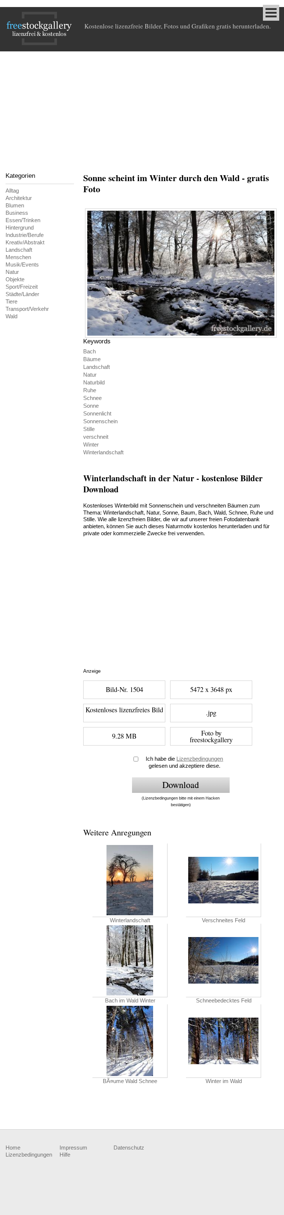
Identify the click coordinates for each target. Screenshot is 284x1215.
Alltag (12, 191)
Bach (89, 351)
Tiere (11, 302)
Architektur (19, 198)
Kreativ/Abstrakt (25, 242)
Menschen (18, 257)
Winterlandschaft (103, 452)
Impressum (73, 1148)
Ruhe (89, 390)
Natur (12, 272)
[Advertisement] (142, 107)
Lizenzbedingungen (199, 759)
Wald (11, 316)
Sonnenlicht (97, 414)
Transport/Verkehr (27, 309)
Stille (89, 429)
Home (13, 1148)
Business (17, 213)
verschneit (95, 437)
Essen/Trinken (23, 220)
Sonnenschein (100, 421)
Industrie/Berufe (25, 235)
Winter (91, 445)
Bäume (92, 359)
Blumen (15, 205)
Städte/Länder (22, 294)
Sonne (91, 406)
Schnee (92, 398)
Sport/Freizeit (22, 287)
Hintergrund (20, 228)
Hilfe (65, 1155)
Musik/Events (22, 265)
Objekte (15, 279)
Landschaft (19, 250)
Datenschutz (129, 1148)
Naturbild (94, 383)
